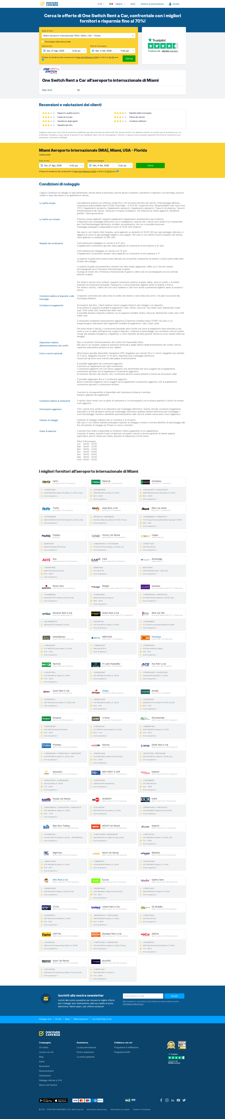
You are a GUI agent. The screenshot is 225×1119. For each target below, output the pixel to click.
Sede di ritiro (47, 31)
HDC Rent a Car (60, 879)
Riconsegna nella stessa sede (58, 42)
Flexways (156, 636)
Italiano (119, 4)
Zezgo (105, 690)
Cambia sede (44, 154)
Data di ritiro (47, 46)
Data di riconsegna (98, 46)
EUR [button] (100, 4)
